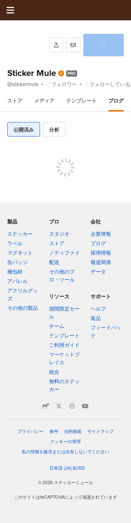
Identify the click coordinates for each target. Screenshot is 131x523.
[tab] (23, 129)
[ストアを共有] (56, 45)
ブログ (116, 100)
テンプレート (81, 100)
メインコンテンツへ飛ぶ (5, 5)
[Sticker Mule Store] (46, 406)
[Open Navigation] (10, 10)
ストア (15, 100)
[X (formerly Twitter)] (59, 406)
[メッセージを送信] (73, 45)
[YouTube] (85, 406)
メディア (44, 100)
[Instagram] (72, 406)
